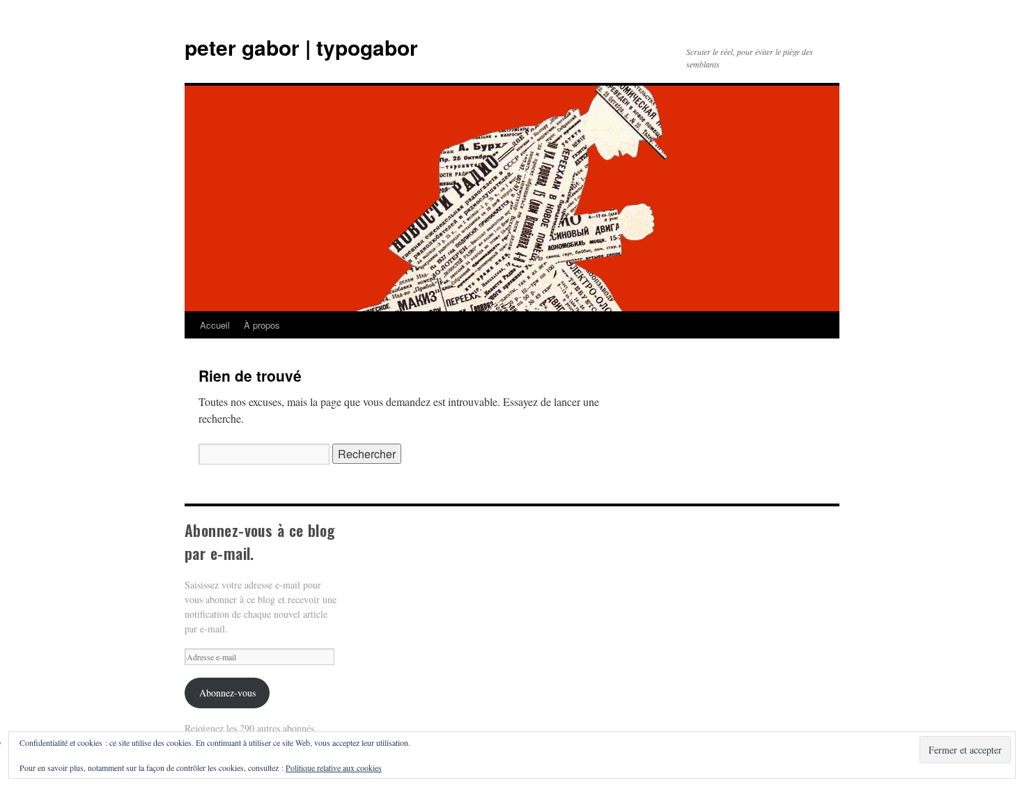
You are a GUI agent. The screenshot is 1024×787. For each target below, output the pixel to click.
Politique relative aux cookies (334, 767)
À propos (262, 325)
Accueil (215, 325)
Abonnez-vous (227, 692)
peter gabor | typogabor (301, 47)
